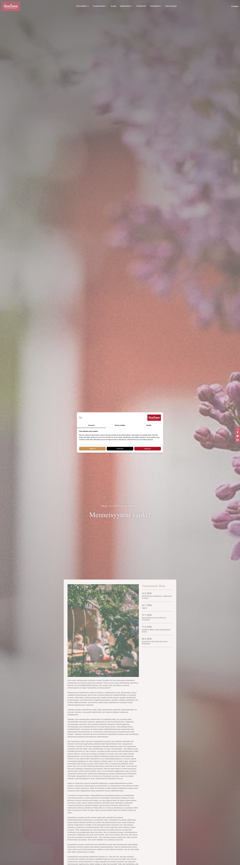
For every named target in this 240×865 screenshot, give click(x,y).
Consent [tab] (91, 425)
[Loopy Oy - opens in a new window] (80, 417)
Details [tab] (148, 425)
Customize (120, 448)
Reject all (92, 448)
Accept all (147, 448)
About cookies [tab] (120, 425)
